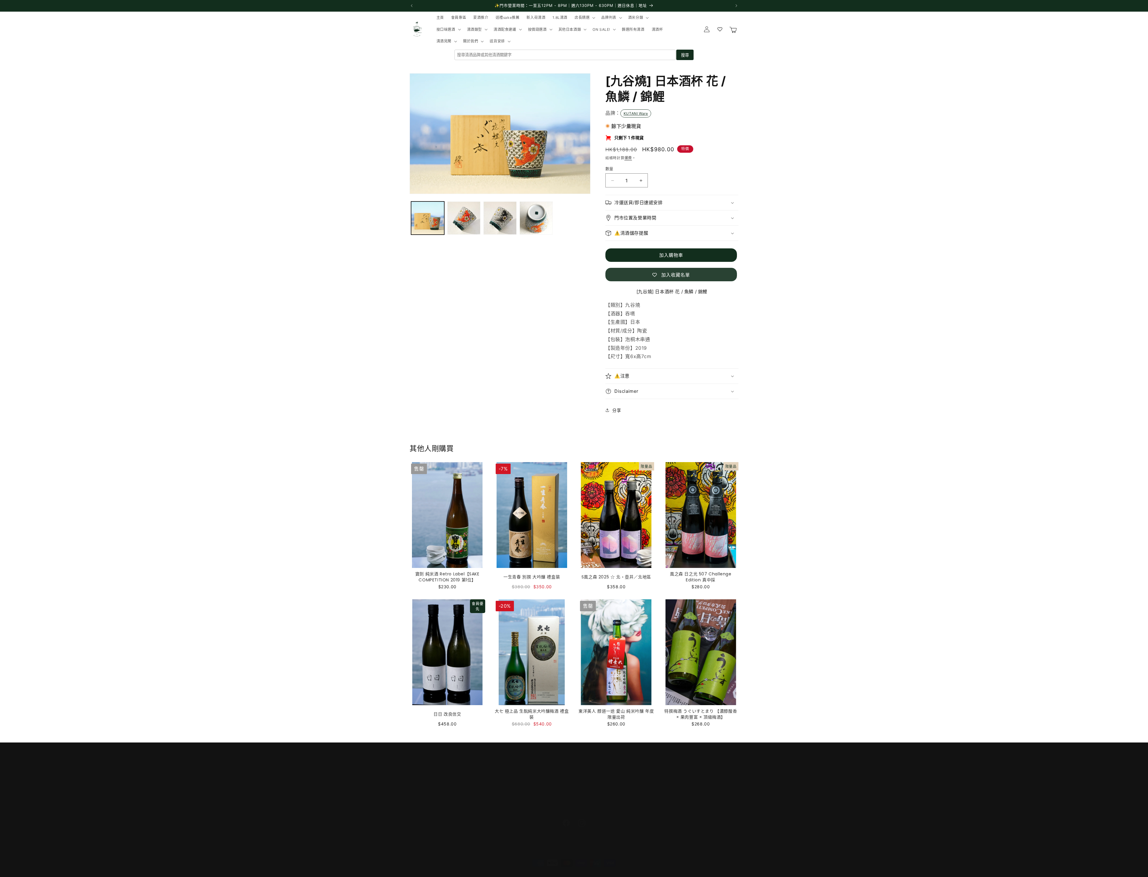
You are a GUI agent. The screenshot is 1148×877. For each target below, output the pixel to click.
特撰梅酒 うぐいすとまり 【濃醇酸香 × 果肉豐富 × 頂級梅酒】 (700, 714)
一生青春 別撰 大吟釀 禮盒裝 (531, 577)
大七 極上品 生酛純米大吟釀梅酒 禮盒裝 (532, 714)
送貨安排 (418, 775)
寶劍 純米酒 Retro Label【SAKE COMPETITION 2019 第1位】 (447, 577)
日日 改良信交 (447, 714)
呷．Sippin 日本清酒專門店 (447, 874)
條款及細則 (420, 796)
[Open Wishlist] (719, 29)
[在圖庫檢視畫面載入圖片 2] (463, 218)
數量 (609, 168)
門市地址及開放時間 (429, 764)
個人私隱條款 (423, 785)
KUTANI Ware (636, 113)
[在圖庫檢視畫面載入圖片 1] (427, 218)
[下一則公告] (736, 5)
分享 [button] (616, 410)
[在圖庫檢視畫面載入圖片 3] (500, 218)
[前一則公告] (411, 5)
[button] (584, 18)
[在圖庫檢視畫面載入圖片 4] (536, 218)
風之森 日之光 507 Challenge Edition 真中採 (701, 577)
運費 (628, 158)
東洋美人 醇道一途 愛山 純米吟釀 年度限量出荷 (616, 714)
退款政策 (418, 806)
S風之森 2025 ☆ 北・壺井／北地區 (616, 577)
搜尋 (685, 55)
